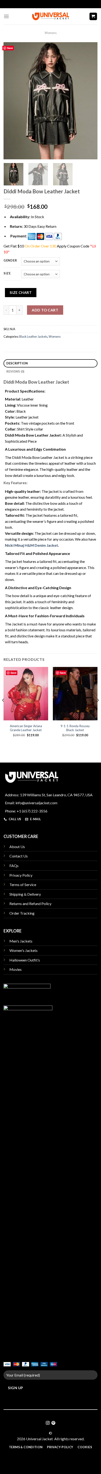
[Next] (89, 100)
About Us (17, 846)
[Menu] (6, 16)
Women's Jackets (23, 950)
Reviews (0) (15, 371)
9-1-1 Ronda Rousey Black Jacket (75, 728)
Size (7, 273)
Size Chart (21, 292)
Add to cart (45, 310)
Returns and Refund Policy (30, 903)
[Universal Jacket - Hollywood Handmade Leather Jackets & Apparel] (50, 16)
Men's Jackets (20, 941)
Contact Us (18, 856)
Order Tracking (22, 913)
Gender (10, 260)
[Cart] (93, 16)
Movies (15, 969)
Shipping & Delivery (25, 894)
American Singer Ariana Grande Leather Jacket (26, 728)
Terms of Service (22, 884)
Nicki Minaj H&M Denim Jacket (31, 545)
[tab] (50, 363)
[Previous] (11, 100)
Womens (51, 33)
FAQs (14, 865)
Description (17, 363)
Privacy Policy (20, 875)
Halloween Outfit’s (24, 960)
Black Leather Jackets (33, 336)
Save (10, 48)
